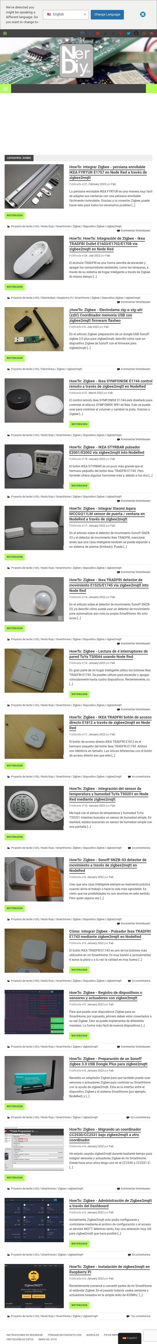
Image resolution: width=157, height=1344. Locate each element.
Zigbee (77, 226)
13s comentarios (140, 1316)
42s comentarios (140, 1117)
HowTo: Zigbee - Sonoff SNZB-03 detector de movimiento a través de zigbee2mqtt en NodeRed (107, 865)
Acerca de (92, 1334)
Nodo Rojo (47, 226)
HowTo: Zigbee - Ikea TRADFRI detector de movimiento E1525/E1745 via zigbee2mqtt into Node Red (109, 585)
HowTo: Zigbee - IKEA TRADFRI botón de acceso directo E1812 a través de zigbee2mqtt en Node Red (110, 722)
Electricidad (48, 297)
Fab (113, 184)
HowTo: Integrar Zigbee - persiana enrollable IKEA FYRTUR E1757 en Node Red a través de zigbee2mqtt (108, 172)
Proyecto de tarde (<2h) (25, 226)
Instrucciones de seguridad (25, 1334)
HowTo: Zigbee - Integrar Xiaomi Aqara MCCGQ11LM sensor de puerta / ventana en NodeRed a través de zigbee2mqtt (107, 513)
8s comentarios (141, 1254)
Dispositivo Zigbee (93, 226)
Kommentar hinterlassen (135, 230)
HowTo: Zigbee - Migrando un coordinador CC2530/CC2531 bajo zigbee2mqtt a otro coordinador (105, 1134)
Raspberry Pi (65, 297)
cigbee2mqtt (114, 226)
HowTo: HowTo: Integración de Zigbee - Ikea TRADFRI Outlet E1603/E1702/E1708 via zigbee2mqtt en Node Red (107, 243)
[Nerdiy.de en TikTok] (105, 33)
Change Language (107, 14)
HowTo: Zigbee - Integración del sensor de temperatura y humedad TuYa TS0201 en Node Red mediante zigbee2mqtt (108, 794)
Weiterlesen (15, 215)
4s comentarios (141, 776)
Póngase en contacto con (64, 1334)
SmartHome (63, 226)
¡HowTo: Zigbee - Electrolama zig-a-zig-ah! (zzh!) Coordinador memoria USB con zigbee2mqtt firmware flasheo (105, 315)
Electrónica (48, 369)
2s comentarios (141, 847)
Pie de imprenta (114, 1334)
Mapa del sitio (47, 1339)
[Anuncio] (78, 121)
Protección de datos (20, 1339)
